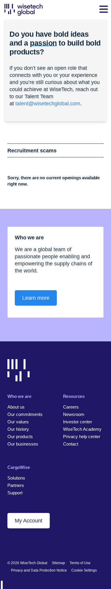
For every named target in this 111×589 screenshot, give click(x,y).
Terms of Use (80, 563)
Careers (71, 406)
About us (16, 406)
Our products (20, 436)
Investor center (77, 421)
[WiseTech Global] (23, 9)
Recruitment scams (32, 151)
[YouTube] (40, 544)
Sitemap (58, 563)
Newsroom (73, 414)
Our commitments (25, 414)
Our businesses (22, 443)
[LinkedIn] (10, 544)
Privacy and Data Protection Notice (39, 570)
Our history (18, 429)
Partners (15, 485)
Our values (18, 421)
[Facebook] (20, 544)
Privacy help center (81, 436)
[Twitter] (30, 544)
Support (14, 492)
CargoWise (18, 467)
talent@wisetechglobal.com (47, 103)
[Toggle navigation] (103, 9)
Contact (70, 443)
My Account (28, 521)
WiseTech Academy (82, 429)
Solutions (16, 477)
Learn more (35, 298)
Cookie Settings (84, 570)
